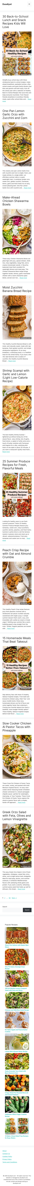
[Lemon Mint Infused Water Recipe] (17, 1041)
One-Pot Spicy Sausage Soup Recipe (15, 968)
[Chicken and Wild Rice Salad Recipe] (17, 1000)
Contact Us (6, 1153)
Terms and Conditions (9, 1162)
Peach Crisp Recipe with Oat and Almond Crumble (16, 553)
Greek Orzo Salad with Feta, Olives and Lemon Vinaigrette (16, 815)
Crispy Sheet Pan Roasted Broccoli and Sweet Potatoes (16, 1094)
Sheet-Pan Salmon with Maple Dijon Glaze (17, 946)
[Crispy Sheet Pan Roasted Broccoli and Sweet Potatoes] (17, 1083)
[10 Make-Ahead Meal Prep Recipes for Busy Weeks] (17, 1126)
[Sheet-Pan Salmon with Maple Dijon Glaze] (17, 935)
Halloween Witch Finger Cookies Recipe (16, 1115)
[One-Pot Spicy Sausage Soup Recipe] (17, 957)
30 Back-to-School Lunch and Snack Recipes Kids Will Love (15, 22)
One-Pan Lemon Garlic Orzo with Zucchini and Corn (14, 114)
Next (14, 898)
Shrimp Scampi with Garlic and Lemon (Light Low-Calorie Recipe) (15, 376)
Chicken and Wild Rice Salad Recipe (17, 1010)
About (4, 1151)
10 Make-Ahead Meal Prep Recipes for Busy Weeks (16, 1137)
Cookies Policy (7, 1156)
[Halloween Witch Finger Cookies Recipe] (17, 1104)
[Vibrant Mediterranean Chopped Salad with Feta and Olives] (17, 978)
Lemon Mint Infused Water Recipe (16, 1051)
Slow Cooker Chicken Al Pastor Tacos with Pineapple (16, 727)
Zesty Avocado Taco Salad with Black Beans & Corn (15, 1072)
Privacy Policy (7, 1159)
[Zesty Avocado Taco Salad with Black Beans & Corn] (17, 1061)
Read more (27, 188)
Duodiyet (7, 4)
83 (10, 898)
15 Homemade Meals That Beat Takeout (16, 639)
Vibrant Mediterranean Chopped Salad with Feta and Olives (16, 989)
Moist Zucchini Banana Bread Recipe (16, 289)
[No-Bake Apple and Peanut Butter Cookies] (17, 1020)
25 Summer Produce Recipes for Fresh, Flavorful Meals (16, 465)
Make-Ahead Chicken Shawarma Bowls (15, 201)
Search (4, 907)
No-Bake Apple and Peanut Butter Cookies (16, 1030)
